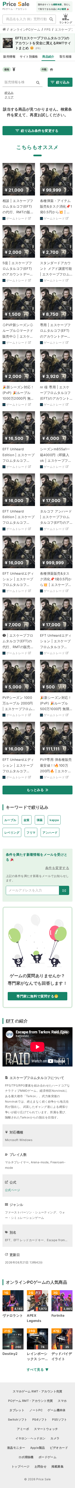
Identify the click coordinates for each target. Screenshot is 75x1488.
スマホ (62, 1400)
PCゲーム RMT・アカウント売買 (30, 1400)
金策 (27, 820)
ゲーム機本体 (57, 1410)
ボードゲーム (48, 1457)
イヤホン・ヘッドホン (30, 1438)
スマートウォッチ (46, 1429)
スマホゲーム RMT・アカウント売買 (37, 1391)
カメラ (54, 1438)
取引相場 (66, 56)
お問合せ (41, 1466)
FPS (47, 30)
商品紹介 (48, 56)
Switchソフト (17, 1419)
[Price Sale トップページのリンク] (4, 30)
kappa (54, 820)
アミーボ (23, 1429)
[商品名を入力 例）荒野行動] (51, 19)
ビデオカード (59, 1447)
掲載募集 (57, 1466)
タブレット (16, 1410)
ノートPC (35, 1410)
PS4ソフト (39, 1419)
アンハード (50, 832)
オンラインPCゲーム (25, 30)
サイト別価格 (29, 56)
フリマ (30, 832)
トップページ (20, 1466)
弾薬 (40, 820)
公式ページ (12, 1190)
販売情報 (9, 56)
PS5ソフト (59, 1419)
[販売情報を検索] (37, 83)
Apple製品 (37, 1447)
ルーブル (10, 820)
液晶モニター (16, 1447)
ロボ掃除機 (26, 1457)
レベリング (11, 832)
